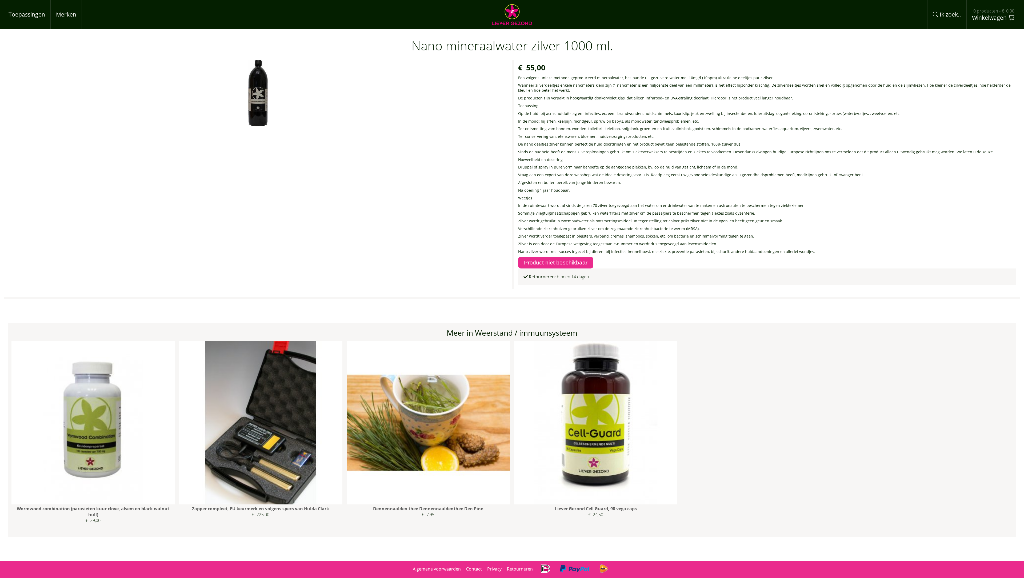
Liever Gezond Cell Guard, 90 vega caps (596, 509)
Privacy (494, 569)
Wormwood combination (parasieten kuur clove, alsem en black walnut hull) (93, 511)
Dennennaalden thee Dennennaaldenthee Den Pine (428, 509)
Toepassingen (27, 14)
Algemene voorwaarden (437, 569)
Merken (66, 14)
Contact (474, 569)
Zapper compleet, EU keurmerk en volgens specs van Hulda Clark (260, 509)
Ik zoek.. (949, 14)
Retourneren (520, 569)
